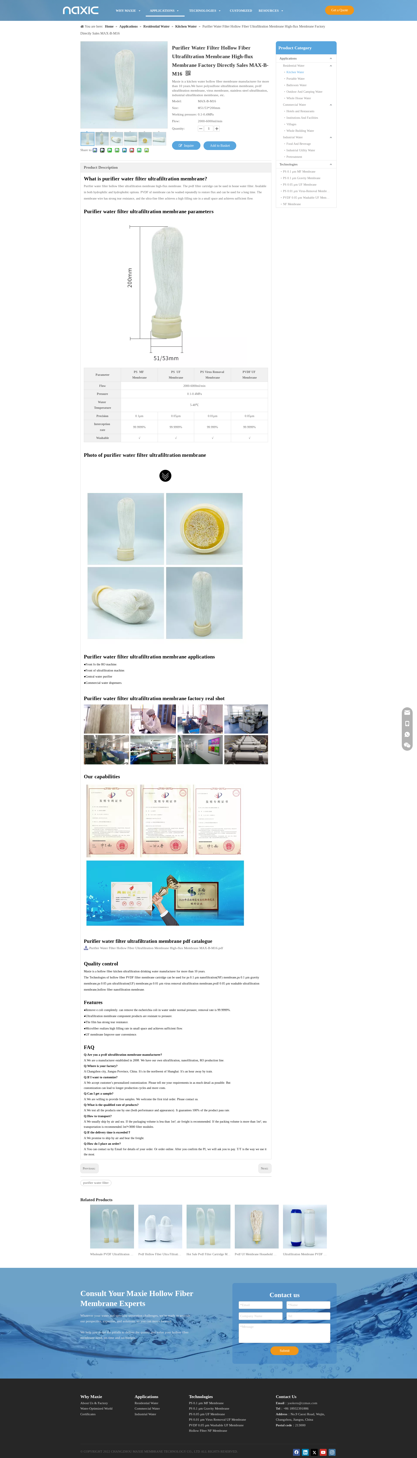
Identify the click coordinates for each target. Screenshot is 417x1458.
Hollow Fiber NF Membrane (208, 1430)
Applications (288, 58)
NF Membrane (292, 204)
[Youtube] (323, 1452)
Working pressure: (184, 114)
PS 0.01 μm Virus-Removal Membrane (307, 191)
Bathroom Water (296, 85)
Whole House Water (298, 98)
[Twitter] (314, 1452)
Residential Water (293, 65)
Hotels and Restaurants (300, 111)
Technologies (289, 164)
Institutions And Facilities (302, 117)
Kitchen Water (295, 72)
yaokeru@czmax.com (302, 1403)
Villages (291, 124)
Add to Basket (220, 145)
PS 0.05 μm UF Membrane (299, 184)
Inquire (189, 145)
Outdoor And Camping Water (304, 91)
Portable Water (295, 78)
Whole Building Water (300, 130)
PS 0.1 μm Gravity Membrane (301, 178)
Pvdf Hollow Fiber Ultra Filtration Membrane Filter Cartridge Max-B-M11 (160, 1254)
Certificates (88, 1414)
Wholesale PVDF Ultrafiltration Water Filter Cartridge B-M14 (112, 1254)
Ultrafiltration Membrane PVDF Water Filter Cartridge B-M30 (305, 1254)
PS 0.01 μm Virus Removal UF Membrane (217, 1419)
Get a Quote (339, 10)
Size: (175, 108)
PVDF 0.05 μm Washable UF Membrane (308, 197)
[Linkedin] (305, 1452)
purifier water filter (96, 1182)
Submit (285, 1350)
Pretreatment (294, 156)
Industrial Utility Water (300, 150)
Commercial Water (294, 104)
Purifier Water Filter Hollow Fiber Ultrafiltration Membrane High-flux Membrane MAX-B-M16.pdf (156, 948)
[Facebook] (296, 1452)
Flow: (176, 121)
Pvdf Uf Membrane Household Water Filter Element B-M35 (257, 1254)
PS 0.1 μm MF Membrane (299, 171)
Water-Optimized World (96, 1408)
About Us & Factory (94, 1403)
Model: (177, 101)
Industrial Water (293, 137)
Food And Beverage (298, 143)
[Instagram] (332, 1452)
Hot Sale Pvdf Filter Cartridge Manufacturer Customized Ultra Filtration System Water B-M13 (208, 1254)
